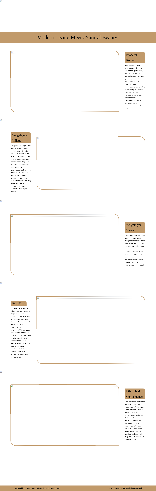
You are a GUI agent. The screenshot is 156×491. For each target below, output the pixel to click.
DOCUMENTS (122, 5)
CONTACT (80, 5)
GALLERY (102, 5)
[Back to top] (150, 483)
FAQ (111, 5)
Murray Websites (32, 488)
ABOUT (91, 5)
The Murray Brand (54, 488)
